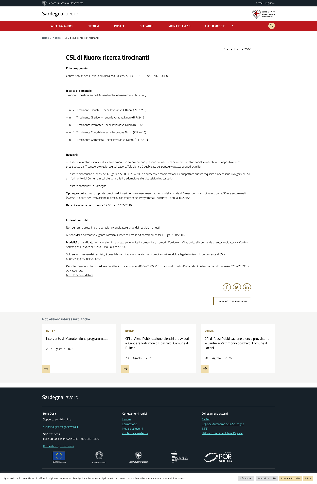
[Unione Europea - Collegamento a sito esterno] (59, 457)
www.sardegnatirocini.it (185, 166)
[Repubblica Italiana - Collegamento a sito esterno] (99, 457)
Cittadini (93, 26)
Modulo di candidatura (79, 275)
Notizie (57, 38)
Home (45, 38)
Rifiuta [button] (308, 478)
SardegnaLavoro (61, 26)
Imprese (119, 26)
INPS (205, 428)
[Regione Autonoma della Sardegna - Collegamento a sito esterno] (138, 457)
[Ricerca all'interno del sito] (271, 26)
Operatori (146, 26)
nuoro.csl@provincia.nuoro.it (83, 258)
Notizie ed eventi (132, 428)
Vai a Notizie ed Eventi (232, 301)
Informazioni (246, 478)
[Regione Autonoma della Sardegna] (44, 3)
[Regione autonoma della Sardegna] (263, 13)
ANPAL (206, 419)
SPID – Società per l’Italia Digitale (222, 433)
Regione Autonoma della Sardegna (65, 3)
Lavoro (60, 13)
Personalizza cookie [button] (267, 478)
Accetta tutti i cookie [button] (290, 478)
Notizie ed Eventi (179, 26)
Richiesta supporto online (58, 446)
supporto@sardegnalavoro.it (60, 427)
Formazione (129, 424)
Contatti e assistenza (135, 433)
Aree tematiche (215, 26)
